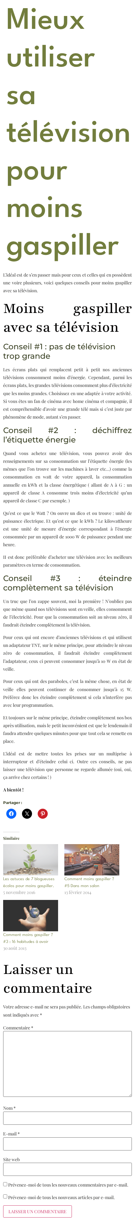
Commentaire (18, 1028)
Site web (11, 1159)
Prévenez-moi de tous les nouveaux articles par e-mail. (61, 1197)
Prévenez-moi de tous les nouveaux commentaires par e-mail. (68, 1185)
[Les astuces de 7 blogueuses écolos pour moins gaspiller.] (30, 859)
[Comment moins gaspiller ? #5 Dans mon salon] (91, 859)
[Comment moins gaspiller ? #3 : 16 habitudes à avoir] (30, 915)
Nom (9, 1108)
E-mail (11, 1134)
